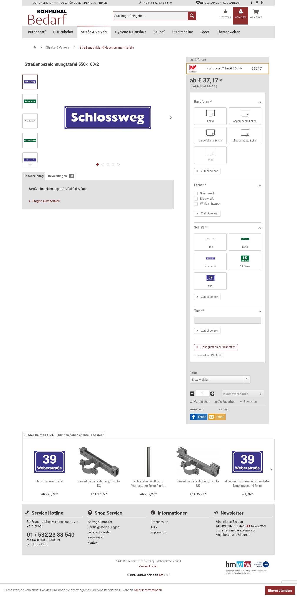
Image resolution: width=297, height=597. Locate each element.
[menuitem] (154, 16)
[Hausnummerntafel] (49, 462)
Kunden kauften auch (39, 435)
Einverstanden (280, 591)
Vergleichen (201, 401)
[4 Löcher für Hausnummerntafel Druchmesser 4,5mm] (247, 462)
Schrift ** (201, 227)
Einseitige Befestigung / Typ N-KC (99, 483)
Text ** (199, 310)
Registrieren (96, 537)
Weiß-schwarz (209, 204)
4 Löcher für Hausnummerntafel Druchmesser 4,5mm (247, 483)
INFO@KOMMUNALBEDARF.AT (219, 2)
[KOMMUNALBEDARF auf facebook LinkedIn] (262, 2)
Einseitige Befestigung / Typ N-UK (198, 483)
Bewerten (250, 401)
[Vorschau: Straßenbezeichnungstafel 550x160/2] (30, 81)
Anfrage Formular (100, 522)
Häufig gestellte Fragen (103, 527)
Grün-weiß (206, 193)
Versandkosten (148, 566)
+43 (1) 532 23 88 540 (157, 2)
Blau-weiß (206, 198)
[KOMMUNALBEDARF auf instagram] (257, 2)
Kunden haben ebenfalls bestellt (81, 435)
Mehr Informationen (148, 590)
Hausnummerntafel (49, 481)
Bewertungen (60, 176)
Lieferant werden (99, 532)
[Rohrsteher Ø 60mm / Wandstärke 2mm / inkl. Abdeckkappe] (148, 462)
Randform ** (203, 101)
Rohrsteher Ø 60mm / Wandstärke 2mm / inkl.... (148, 483)
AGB (154, 527)
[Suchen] (192, 16)
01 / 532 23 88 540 (51, 534)
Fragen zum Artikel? (46, 201)
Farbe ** (200, 185)
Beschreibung (34, 176)
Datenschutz (159, 522)
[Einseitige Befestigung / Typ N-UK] (198, 462)
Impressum (158, 532)
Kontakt (93, 542)
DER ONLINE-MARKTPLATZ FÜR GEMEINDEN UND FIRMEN (69, 2)
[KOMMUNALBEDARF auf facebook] (252, 2)
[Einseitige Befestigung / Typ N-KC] (99, 462)
